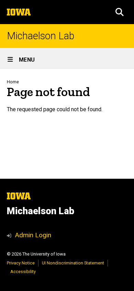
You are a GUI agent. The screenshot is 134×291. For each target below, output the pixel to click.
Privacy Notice (21, 263)
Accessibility (23, 271)
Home (13, 81)
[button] (119, 12)
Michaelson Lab (41, 36)
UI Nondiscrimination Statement (73, 263)
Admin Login (33, 235)
